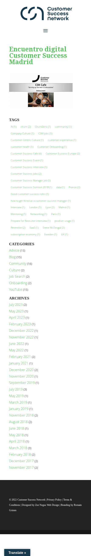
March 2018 (18, 448)
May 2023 (16, 311)
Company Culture (22, 133)
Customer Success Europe (63, 153)
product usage (64, 221)
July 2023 (16, 304)
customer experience (62, 140)
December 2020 (21, 369)
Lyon (50, 207)
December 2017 (21, 461)
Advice (14, 250)
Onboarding (18, 283)
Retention (18, 227)
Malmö (64, 207)
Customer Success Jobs (26, 173)
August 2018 (18, 421)
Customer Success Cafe (26, 153)
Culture (14, 270)
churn (26, 126)
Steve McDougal (54, 227)
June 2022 (16, 343)
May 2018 (16, 435)
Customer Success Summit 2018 (31, 187)
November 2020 (21, 376)
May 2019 (16, 395)
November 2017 (21, 467)
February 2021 (20, 356)
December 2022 (21, 330)
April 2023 (17, 317)
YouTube (15, 289)
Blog (12, 257)
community (63, 126)
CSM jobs (45, 133)
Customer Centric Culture (27, 140)
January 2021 (18, 363)
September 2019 (22, 382)
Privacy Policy (54, 499)
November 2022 (21, 337)
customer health (22, 147)
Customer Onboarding (51, 147)
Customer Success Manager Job (31, 180)
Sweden (50, 234)
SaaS (34, 227)
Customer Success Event (27, 160)
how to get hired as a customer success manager (41, 201)
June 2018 (16, 428)
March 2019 (18, 402)
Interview (18, 207)
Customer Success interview (29, 167)
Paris (55, 214)
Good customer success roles (30, 194)
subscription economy (25, 234)
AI (13, 126)
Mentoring (18, 214)
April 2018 (17, 441)
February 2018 (20, 454)
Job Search (17, 276)
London (35, 207)
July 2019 (16, 389)
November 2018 (21, 415)
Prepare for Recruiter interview (30, 221)
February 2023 (20, 324)
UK (64, 234)
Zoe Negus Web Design (47, 505)
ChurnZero (43, 126)
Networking (38, 214)
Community (17, 263)
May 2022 (16, 350)
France (74, 187)
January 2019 (18, 408)
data (60, 187)
